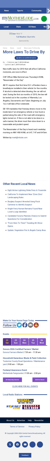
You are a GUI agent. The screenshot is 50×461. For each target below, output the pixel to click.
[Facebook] (17, 444)
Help (30, 420)
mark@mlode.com (19, 137)
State (18, 27)
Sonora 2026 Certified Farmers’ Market (20, 349)
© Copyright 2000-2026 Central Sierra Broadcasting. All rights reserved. (25, 434)
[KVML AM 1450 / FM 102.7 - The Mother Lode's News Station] (25, 400)
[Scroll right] (48, 11)
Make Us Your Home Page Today (18, 320)
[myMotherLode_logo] (20, 18)
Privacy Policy (34, 426)
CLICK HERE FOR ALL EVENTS (25, 386)
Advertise (21, 420)
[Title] (40, 444)
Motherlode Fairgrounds (13, 373)
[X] (10, 444)
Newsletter (39, 420)
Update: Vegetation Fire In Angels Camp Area (27, 230)
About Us (10, 420)
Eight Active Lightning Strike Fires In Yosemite (27, 190)
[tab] (7, 341)
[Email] (32, 444)
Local (6, 27)
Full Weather (21, 37)
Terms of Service (17, 426)
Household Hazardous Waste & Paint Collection (24, 358)
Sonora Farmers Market (13, 352)
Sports (20, 11)
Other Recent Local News (19, 184)
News (6, 11)
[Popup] (44, 19)
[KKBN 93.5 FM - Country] (31, 406)
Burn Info (31, 37)
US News (32, 27)
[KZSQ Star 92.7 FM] (12, 406)
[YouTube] (25, 444)
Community (36, 11)
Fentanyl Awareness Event (15, 370)
